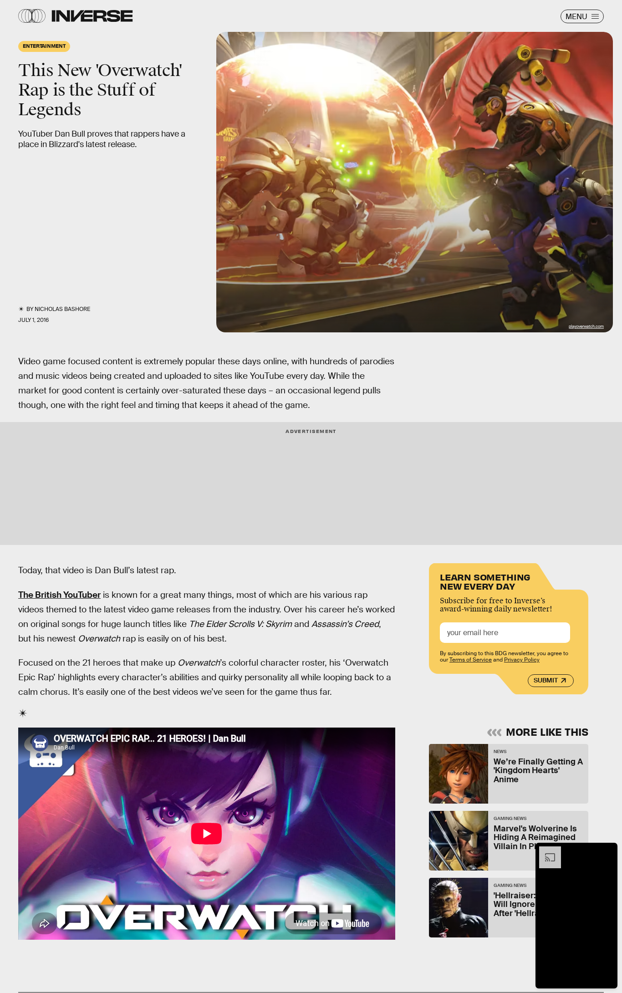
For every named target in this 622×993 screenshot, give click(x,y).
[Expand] (545, 850)
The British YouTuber (59, 595)
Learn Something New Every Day (485, 581)
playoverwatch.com (586, 326)
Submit (546, 681)
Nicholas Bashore (62, 309)
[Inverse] (92, 16)
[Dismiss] (607, 850)
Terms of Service (470, 660)
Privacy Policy (522, 660)
